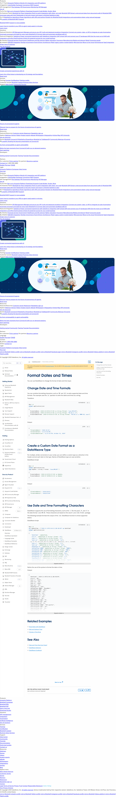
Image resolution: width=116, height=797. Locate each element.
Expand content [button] (58, 563)
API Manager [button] (8, 507)
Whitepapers (4, 761)
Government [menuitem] (23, 40)
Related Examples (100, 375)
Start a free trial (5, 708)
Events (2, 776)
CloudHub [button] (8, 446)
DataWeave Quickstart (11, 536)
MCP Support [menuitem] (34, 5)
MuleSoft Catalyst (5, 731)
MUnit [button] (6, 579)
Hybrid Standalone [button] (10, 469)
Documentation (34, 156)
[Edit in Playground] (89, 402)
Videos (2, 755)
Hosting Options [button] (9, 439)
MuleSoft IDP (4, 706)
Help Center (4, 737)
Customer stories (5, 773)
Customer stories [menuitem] (18, 133)
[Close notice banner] (91, 367)
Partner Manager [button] (9, 585)
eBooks (2, 759)
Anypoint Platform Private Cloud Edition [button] (10, 454)
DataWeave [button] (8, 530)
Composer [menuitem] (15, 169)
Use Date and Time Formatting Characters (103, 371)
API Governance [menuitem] (25, 7)
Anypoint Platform (6, 700)
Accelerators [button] (8, 478)
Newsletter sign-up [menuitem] (37, 133)
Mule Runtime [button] (9, 566)
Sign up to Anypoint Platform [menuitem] (16, 11)
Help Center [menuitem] (9, 84)
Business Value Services (7, 733)
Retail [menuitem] (87, 40)
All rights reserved (27, 357)
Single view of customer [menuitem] (7, 44)
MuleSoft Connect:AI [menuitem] (11, 139)
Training (20, 156)
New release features (6, 771)
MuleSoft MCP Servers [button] (11, 573)
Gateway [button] (7, 553)
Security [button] (7, 595)
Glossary (7, 420)
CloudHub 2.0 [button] (9, 443)
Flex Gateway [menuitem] (16, 7)
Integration (3, 716)
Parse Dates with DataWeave (37, 627)
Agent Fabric (8, 393)
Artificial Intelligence (6, 721)
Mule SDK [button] (7, 569)
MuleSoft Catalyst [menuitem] (17, 82)
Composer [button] (8, 514)
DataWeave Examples (11, 541)
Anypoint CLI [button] (8, 488)
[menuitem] (58, 14)
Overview (7, 533)
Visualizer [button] (7, 602)
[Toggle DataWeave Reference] (3, 544)
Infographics (4, 763)
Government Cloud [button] (10, 459)
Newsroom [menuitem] (27, 133)
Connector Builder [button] (10, 520)
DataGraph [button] (8, 527)
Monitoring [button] (8, 559)
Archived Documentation (9, 375)
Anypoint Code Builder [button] (11, 491)
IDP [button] (6, 556)
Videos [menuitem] (18, 135)
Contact (25, 786)
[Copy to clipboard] (87, 402)
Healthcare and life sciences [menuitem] (36, 40)
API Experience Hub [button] (10, 497)
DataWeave (36, 361)
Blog (1, 767)
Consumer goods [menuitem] (95, 40)
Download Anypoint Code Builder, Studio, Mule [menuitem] (41, 11)
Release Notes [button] (9, 371)
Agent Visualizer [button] (9, 485)
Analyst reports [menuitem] (25, 135)
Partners (2, 778)
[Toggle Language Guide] (3, 538)
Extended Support (50, 366)
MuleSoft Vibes (9, 399)
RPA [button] (6, 589)
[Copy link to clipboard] (26, 387)
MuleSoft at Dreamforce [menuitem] (25, 139)
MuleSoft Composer (6, 702)
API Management (10, 396)
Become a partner (32, 161)
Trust (20, 786)
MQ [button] (6, 562)
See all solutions (5, 723)
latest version (68, 366)
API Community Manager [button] (12, 494)
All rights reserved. (27, 790)
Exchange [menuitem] (19, 5)
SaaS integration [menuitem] (109, 42)
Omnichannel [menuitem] (99, 42)
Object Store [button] (8, 582)
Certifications (15, 80)
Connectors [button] (8, 524)
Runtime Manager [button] (10, 592)
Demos (2, 753)
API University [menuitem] (65, 135)
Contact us (3, 747)
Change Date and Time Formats (103, 365)
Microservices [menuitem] (78, 42)
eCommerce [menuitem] (30, 42)
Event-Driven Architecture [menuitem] (42, 42)
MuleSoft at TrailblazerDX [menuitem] (42, 139)
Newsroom (3, 780)
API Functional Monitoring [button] (12, 501)
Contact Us (3, 163)
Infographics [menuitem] (48, 135)
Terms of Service (9, 786)
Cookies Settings (47, 786)
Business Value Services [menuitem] (30, 82)
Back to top (58, 682)
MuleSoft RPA (4, 704)
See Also (98, 377)
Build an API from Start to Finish (12, 403)
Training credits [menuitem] (24, 80)
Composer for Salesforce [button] (12, 517)
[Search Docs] (89, 362)
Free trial (3, 171)
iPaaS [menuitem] (52, 42)
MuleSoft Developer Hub (12, 417)
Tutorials (26, 156)
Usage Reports (9, 407)
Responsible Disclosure (35, 786)
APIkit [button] (6, 511)
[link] (15, 375)
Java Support (8, 411)
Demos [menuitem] (13, 135)
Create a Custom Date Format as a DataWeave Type (104, 368)
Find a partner (13, 161)
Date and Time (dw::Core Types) (38, 645)
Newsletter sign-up (6, 782)
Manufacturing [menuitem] (68, 40)
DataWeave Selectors (35, 647)
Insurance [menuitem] (60, 40)
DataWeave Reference (11, 543)
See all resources (5, 137)
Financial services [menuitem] (13, 40)
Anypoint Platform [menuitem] (6, 169)
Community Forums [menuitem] (20, 84)
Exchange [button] (7, 550)
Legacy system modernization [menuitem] (64, 42)
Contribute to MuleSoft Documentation (11, 429)
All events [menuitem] (67, 139)
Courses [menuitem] (8, 80)
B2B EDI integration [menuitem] (14, 42)
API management (5, 714)
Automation (4, 718)
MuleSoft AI (8, 390)
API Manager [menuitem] (42, 7)
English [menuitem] (5, 165)
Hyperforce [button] (8, 465)
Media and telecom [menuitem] (79, 40)
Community (13, 156)
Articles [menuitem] (54, 135)
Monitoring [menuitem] (34, 7)
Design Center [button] (9, 547)
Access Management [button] (10, 481)
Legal (1, 786)
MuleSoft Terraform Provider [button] (13, 576)
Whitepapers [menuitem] (40, 135)
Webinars (3, 751)
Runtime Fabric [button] (9, 449)
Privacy (16, 786)
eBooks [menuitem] (33, 135)
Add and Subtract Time (35, 629)
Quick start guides (5, 745)
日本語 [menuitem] (13, 165)
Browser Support (9, 414)
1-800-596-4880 (11, 342)
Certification (4, 729)
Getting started (5, 156)
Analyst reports (5, 757)
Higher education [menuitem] (50, 40)
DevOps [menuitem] (23, 42)
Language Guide (9, 538)
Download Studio (5, 710)
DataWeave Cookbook (35, 650)
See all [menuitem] (2, 9)
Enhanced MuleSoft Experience (10, 386)
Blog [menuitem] (58, 135)
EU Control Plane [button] (9, 462)
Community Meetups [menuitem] (57, 139)
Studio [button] (6, 599)
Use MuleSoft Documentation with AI (11, 424)
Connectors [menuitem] (26, 5)
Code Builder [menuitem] (12, 5)
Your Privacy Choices (6, 788)
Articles (2, 765)
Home (6, 367)
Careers (2, 784)
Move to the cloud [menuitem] (88, 42)
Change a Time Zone (35, 632)
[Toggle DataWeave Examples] (3, 541)
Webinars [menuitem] (8, 135)
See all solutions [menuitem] (5, 46)
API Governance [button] (9, 504)
